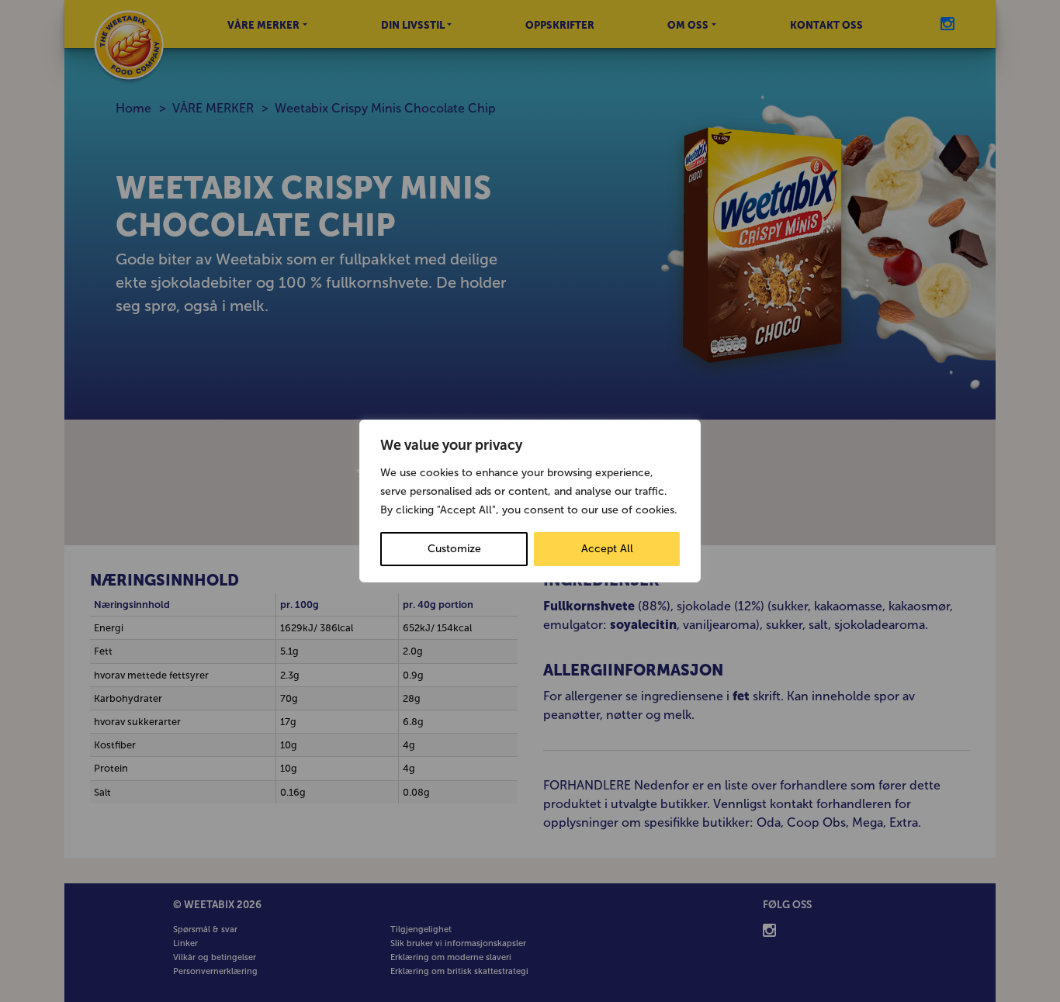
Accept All (607, 548)
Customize (454, 548)
